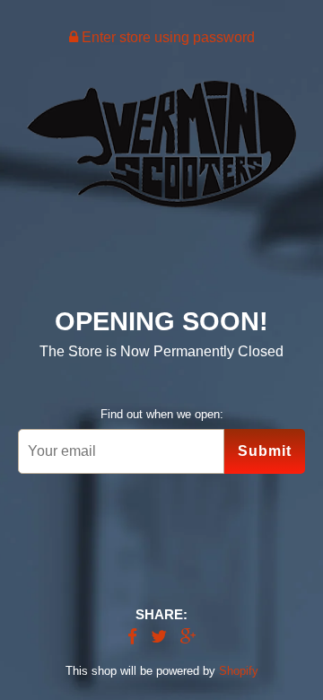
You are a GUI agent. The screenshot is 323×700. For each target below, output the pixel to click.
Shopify (238, 671)
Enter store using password (166, 37)
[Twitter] (158, 638)
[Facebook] (132, 638)
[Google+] (188, 638)
